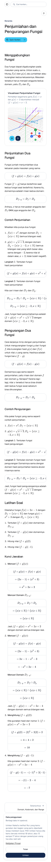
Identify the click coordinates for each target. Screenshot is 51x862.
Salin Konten (15, 40)
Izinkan (25, 855)
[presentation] (25, 273)
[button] (25, 808)
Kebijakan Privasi (13, 843)
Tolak (25, 849)
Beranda (8, 21)
